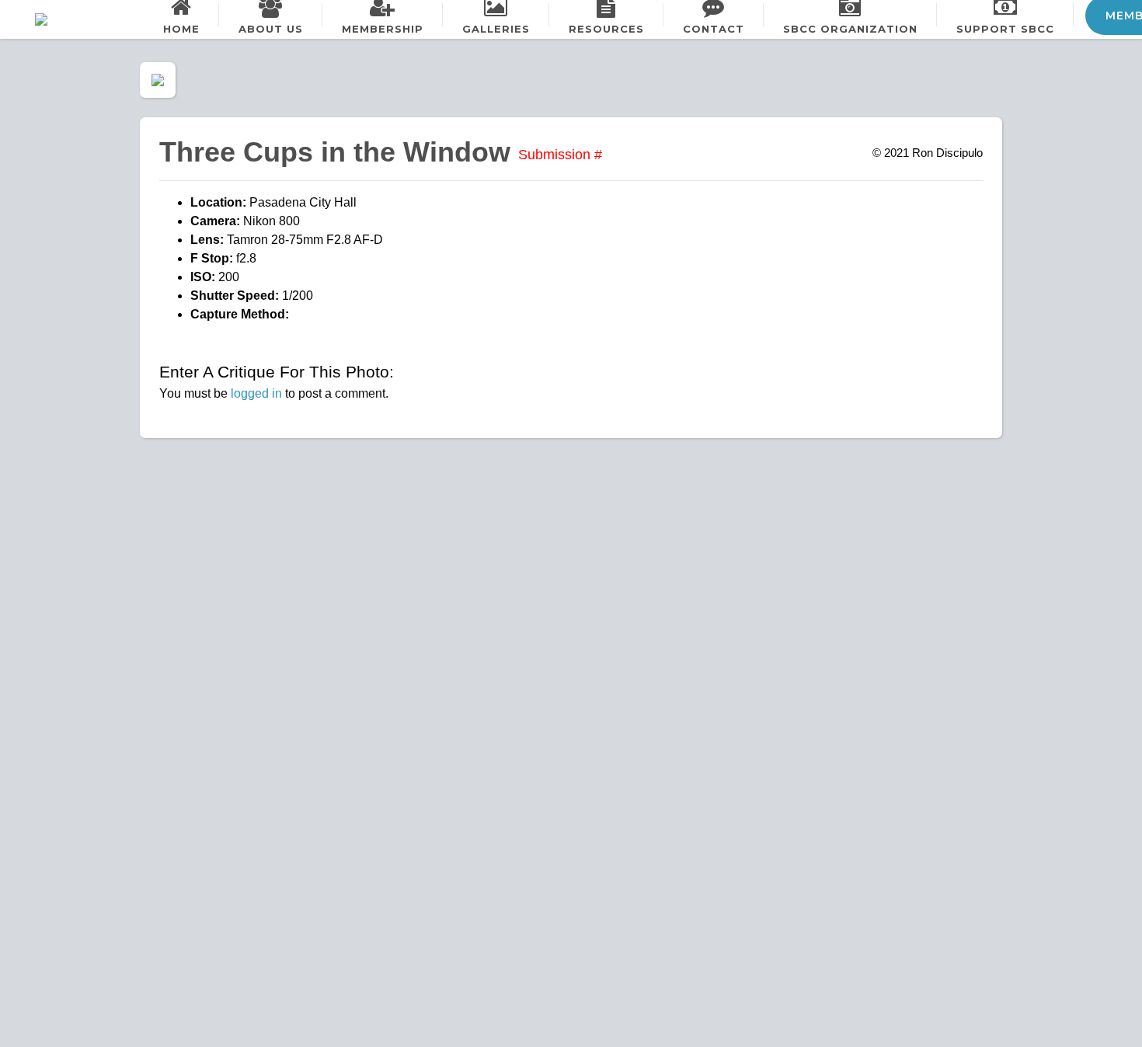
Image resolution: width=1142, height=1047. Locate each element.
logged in (256, 393)
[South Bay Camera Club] (77, 19)
